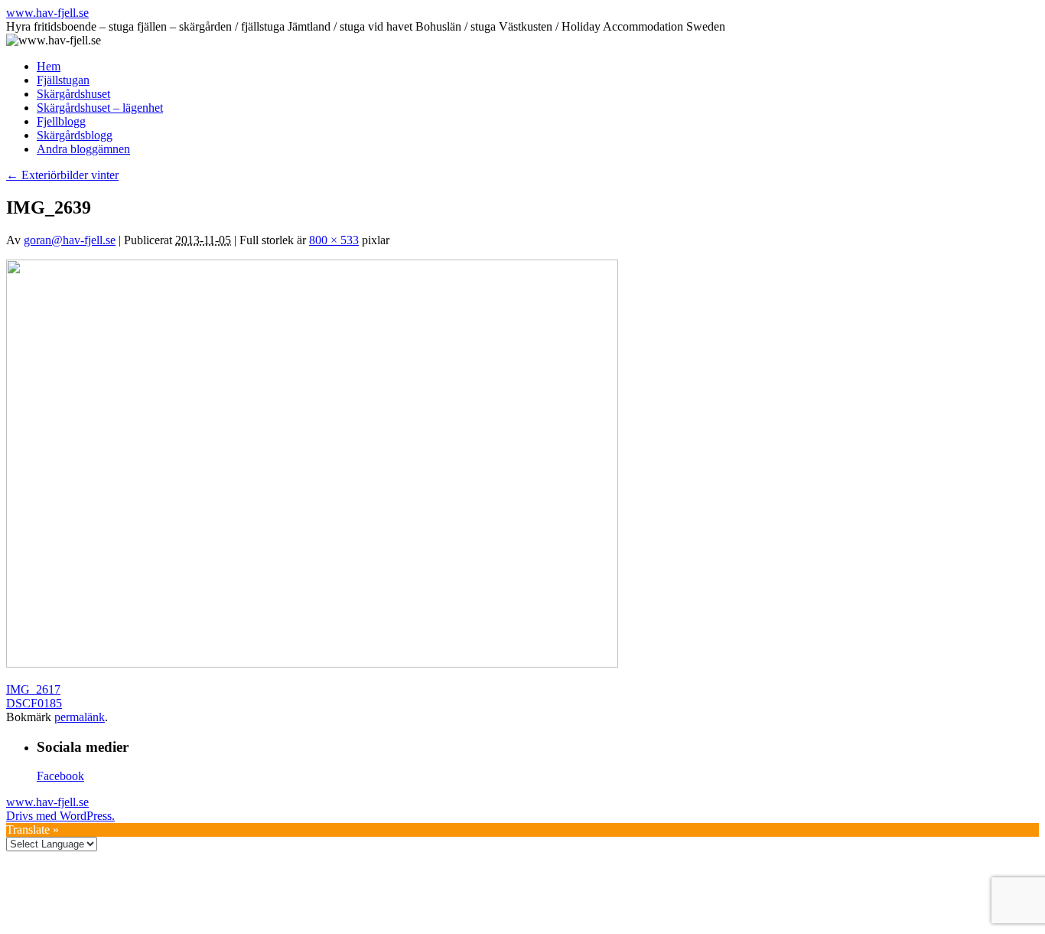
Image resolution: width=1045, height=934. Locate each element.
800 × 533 (334, 240)
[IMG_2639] (312, 663)
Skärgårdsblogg (74, 135)
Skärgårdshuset (73, 93)
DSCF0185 (34, 703)
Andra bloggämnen (83, 148)
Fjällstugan (63, 80)
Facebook (60, 775)
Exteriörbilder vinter (62, 174)
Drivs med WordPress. (60, 815)
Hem (48, 66)
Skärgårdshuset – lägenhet (100, 107)
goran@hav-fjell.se (70, 240)
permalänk (79, 716)
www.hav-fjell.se (47, 12)
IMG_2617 (33, 689)
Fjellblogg (61, 121)
